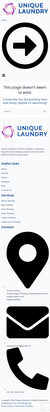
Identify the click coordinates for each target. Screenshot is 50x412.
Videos (4, 177)
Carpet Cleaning (8, 217)
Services (4, 173)
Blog (3, 186)
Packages (5, 182)
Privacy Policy (7, 406)
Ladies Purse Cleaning (10, 222)
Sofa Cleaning (7, 209)
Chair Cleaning (7, 213)
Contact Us (6, 190)
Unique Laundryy (22, 400)
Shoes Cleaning (8, 201)
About (4, 169)
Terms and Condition (23, 406)
